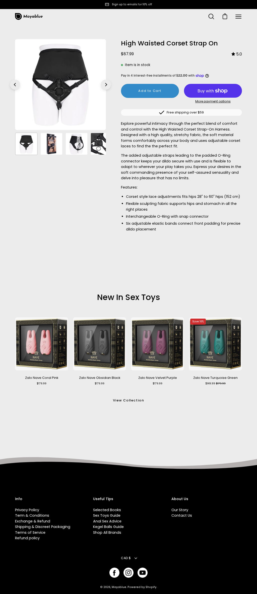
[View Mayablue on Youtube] (143, 573)
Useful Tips (103, 499)
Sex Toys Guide (106, 515)
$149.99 (215, 383)
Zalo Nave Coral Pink (41, 378)
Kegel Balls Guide (108, 526)
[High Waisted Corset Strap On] (26, 144)
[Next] (106, 85)
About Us (179, 499)
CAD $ (126, 558)
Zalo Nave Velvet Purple (157, 378)
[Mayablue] (29, 16)
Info (18, 499)
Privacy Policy (27, 509)
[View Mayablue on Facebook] (114, 573)
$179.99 (41, 383)
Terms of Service (30, 532)
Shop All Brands (107, 532)
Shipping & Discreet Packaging (42, 526)
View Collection (128, 400)
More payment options (213, 101)
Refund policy (27, 538)
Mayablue (119, 587)
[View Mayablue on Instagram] (128, 573)
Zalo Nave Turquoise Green (215, 378)
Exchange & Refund (32, 521)
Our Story (179, 509)
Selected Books (107, 509)
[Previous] (15, 85)
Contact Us (181, 515)
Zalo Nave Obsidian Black (99, 378)
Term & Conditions (32, 515)
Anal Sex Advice (107, 521)
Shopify (151, 587)
